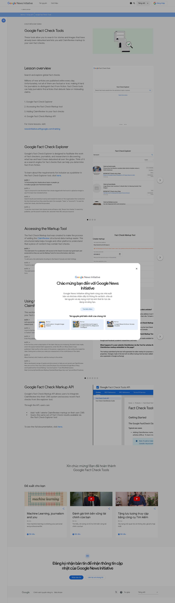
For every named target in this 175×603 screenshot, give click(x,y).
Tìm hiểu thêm (87, 309)
